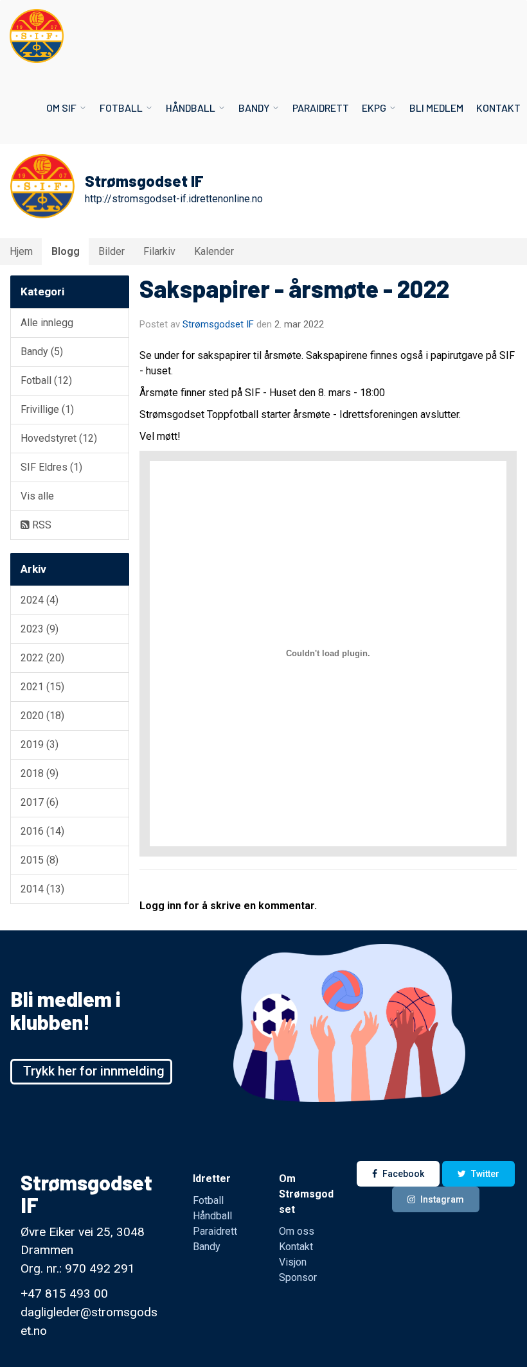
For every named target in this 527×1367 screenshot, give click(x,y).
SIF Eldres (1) (51, 467)
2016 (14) (42, 831)
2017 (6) (39, 802)
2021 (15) (42, 687)
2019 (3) (39, 744)
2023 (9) (39, 629)
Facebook (403, 1174)
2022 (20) (42, 658)
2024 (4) (39, 600)
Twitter (485, 1174)
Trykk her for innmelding (94, 1071)
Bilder (111, 251)
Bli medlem (436, 107)
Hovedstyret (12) (59, 438)
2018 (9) (39, 773)
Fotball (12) (46, 380)
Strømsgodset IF (218, 324)
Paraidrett (320, 107)
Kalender (214, 251)
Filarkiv (159, 251)
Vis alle (37, 496)
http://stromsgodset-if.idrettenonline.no (174, 199)
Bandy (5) (42, 351)
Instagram (442, 1199)
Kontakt (498, 107)
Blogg (65, 251)
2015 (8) (39, 860)
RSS (40, 525)
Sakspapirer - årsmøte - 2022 (294, 288)
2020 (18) (42, 716)
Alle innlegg (47, 323)
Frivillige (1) (47, 409)
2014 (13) (42, 889)
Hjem (21, 251)
